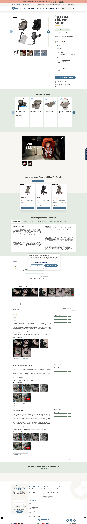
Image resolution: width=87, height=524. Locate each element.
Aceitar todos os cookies (51, 265)
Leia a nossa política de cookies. (41, 262)
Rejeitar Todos (44, 268)
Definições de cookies (36, 265)
